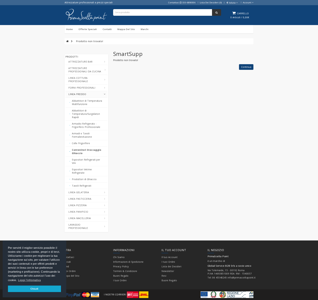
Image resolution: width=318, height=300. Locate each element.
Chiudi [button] (34, 288)
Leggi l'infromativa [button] (29, 280)
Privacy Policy (121, 266)
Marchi (145, 29)
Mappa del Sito (70, 275)
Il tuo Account (169, 257)
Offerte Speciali (88, 29)
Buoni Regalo (121, 275)
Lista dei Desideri (171, 266)
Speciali (66, 261)
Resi (163, 275)
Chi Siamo (119, 257)
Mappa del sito (126, 29)
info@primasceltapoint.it (242, 277)
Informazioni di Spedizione (128, 261)
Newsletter (167, 271)
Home (69, 29)
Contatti (107, 29)
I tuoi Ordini (69, 271)
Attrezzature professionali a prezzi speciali (89, 2)
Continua (246, 66)
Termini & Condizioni (125, 271)
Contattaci (68, 257)
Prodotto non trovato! (89, 41)
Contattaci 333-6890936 (181, 2)
